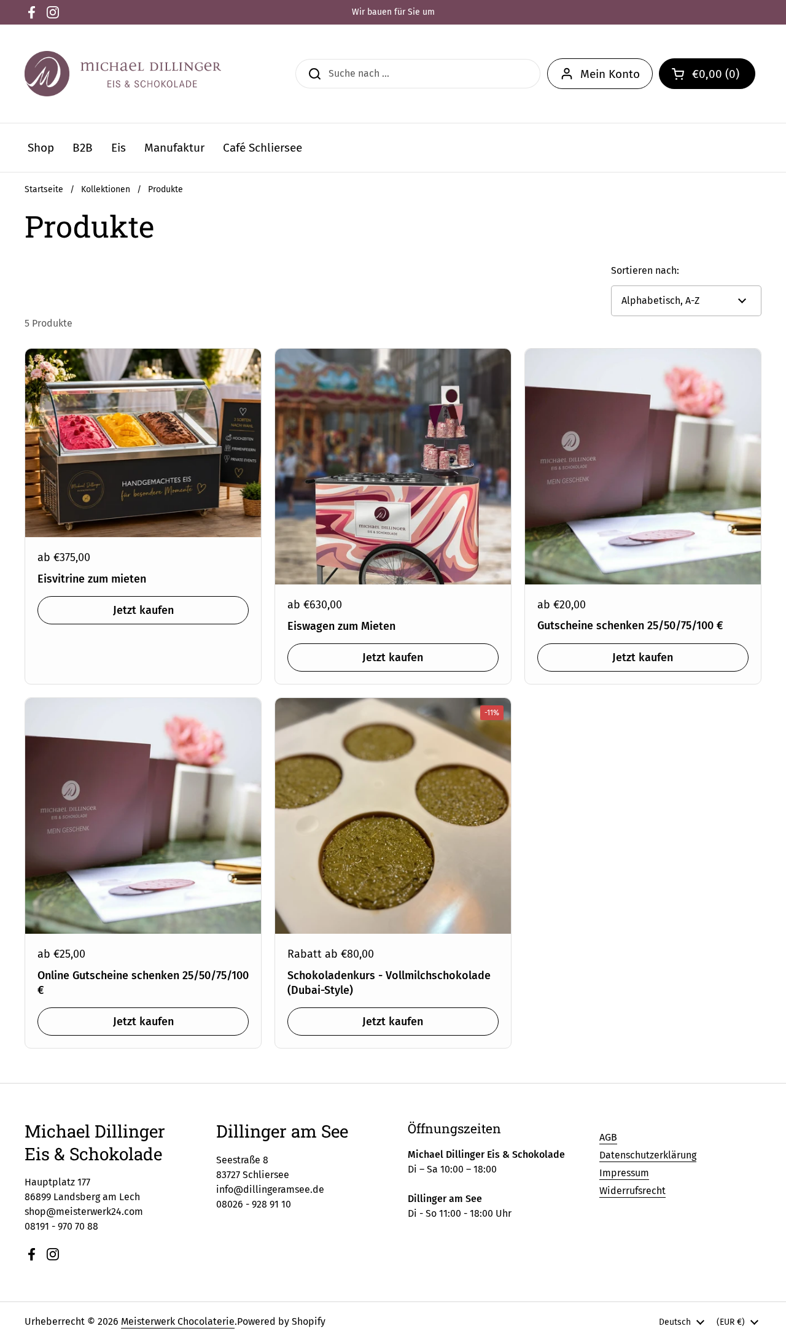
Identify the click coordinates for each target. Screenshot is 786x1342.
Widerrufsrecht (632, 1191)
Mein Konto (610, 74)
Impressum (624, 1173)
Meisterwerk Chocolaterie (178, 1321)
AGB (608, 1137)
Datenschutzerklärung (647, 1155)
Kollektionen (105, 189)
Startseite (44, 189)
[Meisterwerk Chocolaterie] (123, 73)
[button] (707, 73)
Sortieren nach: (645, 270)
